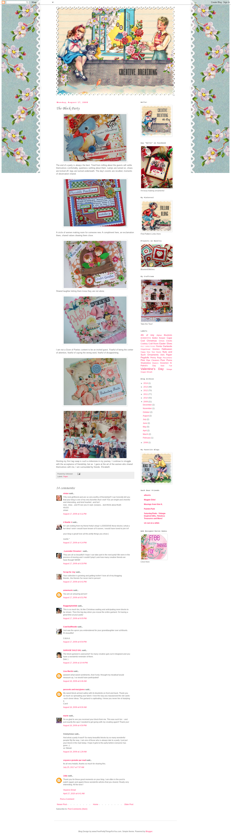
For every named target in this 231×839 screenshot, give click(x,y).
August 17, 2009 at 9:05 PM (75, 618)
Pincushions (167, 358)
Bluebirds (168, 335)
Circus (161, 341)
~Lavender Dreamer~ (72, 551)
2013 (145, 387)
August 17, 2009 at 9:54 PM (75, 642)
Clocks (169, 341)
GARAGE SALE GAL (72, 650)
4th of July (147, 335)
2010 (145, 398)
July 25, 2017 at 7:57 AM (73, 767)
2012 (145, 390)
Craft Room (153, 344)
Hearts (158, 352)
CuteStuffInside (70, 627)
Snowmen (164, 363)
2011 (145, 394)
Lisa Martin (68, 671)
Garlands (167, 346)
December (147, 405)
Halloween (167, 349)
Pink (143, 360)
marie (65, 716)
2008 (145, 442)
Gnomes (156, 349)
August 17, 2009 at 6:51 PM (75, 597)
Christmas (152, 340)
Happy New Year (148, 352)
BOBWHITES (146, 338)
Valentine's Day (152, 369)
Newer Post (62, 804)
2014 (145, 383)
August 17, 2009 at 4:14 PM (75, 543)
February (147, 438)
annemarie (68, 590)
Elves (169, 343)
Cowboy (144, 344)
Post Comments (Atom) (77, 809)
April (145, 430)
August (146, 416)
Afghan (159, 335)
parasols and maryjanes (74, 689)
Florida (159, 346)
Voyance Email (69, 790)
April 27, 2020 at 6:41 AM (74, 793)
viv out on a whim (151, 523)
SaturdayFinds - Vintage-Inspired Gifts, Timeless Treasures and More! (155, 516)
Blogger (149, 831)
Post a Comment (67, 799)
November (147, 408)
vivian (66, 493)
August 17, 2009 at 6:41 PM (75, 582)
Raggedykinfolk (70, 606)
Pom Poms (166, 360)
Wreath (149, 372)
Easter (162, 343)
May (145, 427)
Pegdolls (145, 357)
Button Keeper (158, 338)
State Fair (166, 366)
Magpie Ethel (149, 500)
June (145, 423)
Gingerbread (145, 349)
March (146, 434)
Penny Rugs (156, 358)
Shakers (155, 363)
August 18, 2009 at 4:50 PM (75, 725)
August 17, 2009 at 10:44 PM (75, 663)
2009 (145, 402)
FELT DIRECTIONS (148, 346)
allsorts (147, 495)
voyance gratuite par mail (74, 760)
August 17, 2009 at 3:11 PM (74, 514)
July (145, 419)
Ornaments (153, 354)
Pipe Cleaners (152, 360)
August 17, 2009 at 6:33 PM (75, 563)
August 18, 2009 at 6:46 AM (75, 681)
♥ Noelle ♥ (67, 522)
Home (95, 804)
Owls (162, 355)
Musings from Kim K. (153, 504)
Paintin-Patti (149, 509)
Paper (65, 476)
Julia (65, 776)
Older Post (128, 804)
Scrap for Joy (69, 572)
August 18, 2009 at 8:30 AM (75, 707)
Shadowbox (146, 363)
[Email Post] (78, 474)
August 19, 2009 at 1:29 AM (75, 752)
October (146, 412)
